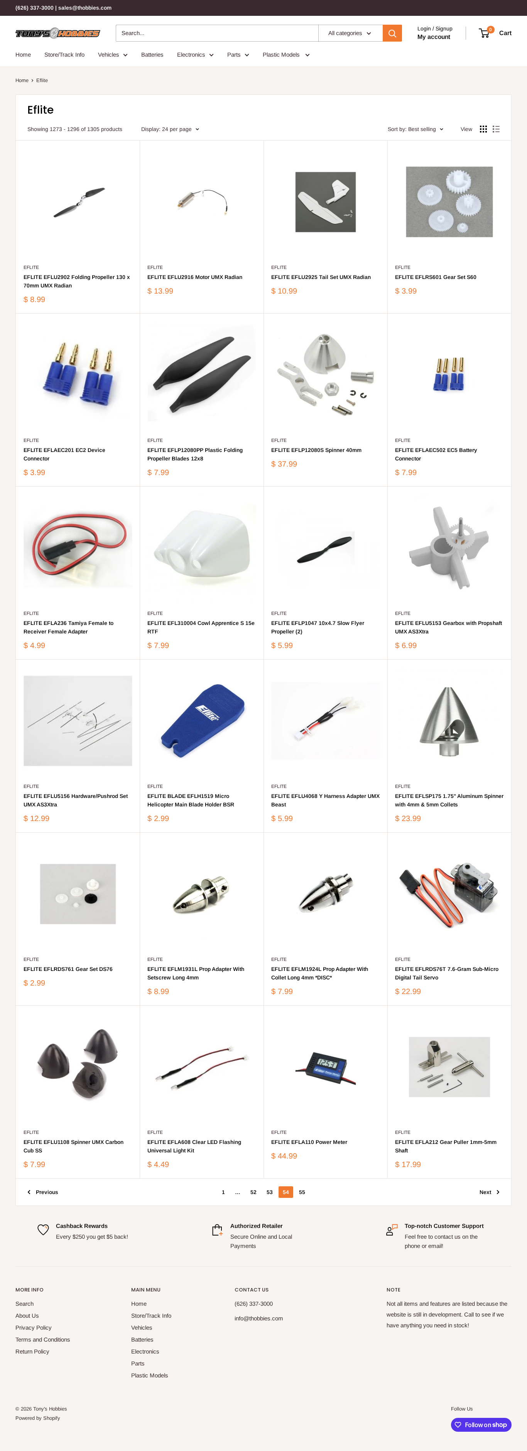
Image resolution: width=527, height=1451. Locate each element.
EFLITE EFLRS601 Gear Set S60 (435, 277)
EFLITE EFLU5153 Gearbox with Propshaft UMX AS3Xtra (448, 627)
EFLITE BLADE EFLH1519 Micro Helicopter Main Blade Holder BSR (190, 800)
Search (24, 1303)
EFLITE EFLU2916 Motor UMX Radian (194, 277)
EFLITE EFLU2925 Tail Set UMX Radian (321, 277)
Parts (234, 54)
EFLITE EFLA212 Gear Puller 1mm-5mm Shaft (446, 1146)
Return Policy (32, 1351)
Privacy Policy (33, 1327)
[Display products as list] (496, 129)
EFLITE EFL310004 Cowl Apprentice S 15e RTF (201, 627)
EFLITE (31, 267)
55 (302, 1192)
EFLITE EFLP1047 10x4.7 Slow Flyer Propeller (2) (317, 627)
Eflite (42, 80)
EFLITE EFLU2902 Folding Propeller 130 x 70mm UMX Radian (77, 281)
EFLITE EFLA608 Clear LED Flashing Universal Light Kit (194, 1146)
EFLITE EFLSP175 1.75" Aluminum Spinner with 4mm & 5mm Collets (449, 800)
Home (23, 54)
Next (485, 1192)
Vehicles (108, 54)
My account (433, 37)
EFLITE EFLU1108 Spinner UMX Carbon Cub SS (73, 1146)
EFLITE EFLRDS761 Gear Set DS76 (68, 969)
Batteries (152, 54)
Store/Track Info (64, 54)
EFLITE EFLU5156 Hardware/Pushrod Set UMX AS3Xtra (76, 800)
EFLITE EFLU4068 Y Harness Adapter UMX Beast (325, 800)
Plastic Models (282, 54)
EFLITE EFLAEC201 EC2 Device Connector (64, 454)
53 (270, 1192)
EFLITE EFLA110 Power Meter (309, 1142)
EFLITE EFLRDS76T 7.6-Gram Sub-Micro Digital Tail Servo (446, 973)
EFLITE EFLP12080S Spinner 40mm (316, 450)
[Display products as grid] (483, 129)
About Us (27, 1315)
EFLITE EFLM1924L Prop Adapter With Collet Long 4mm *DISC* (319, 973)
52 (253, 1192)
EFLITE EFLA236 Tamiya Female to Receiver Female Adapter (68, 627)
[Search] (392, 33)
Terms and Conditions (42, 1339)
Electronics (191, 54)
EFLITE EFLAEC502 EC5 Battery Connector (436, 454)
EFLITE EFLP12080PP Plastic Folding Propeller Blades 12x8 (195, 454)
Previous (47, 1192)
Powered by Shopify (37, 1418)
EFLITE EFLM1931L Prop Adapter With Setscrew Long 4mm (195, 973)
